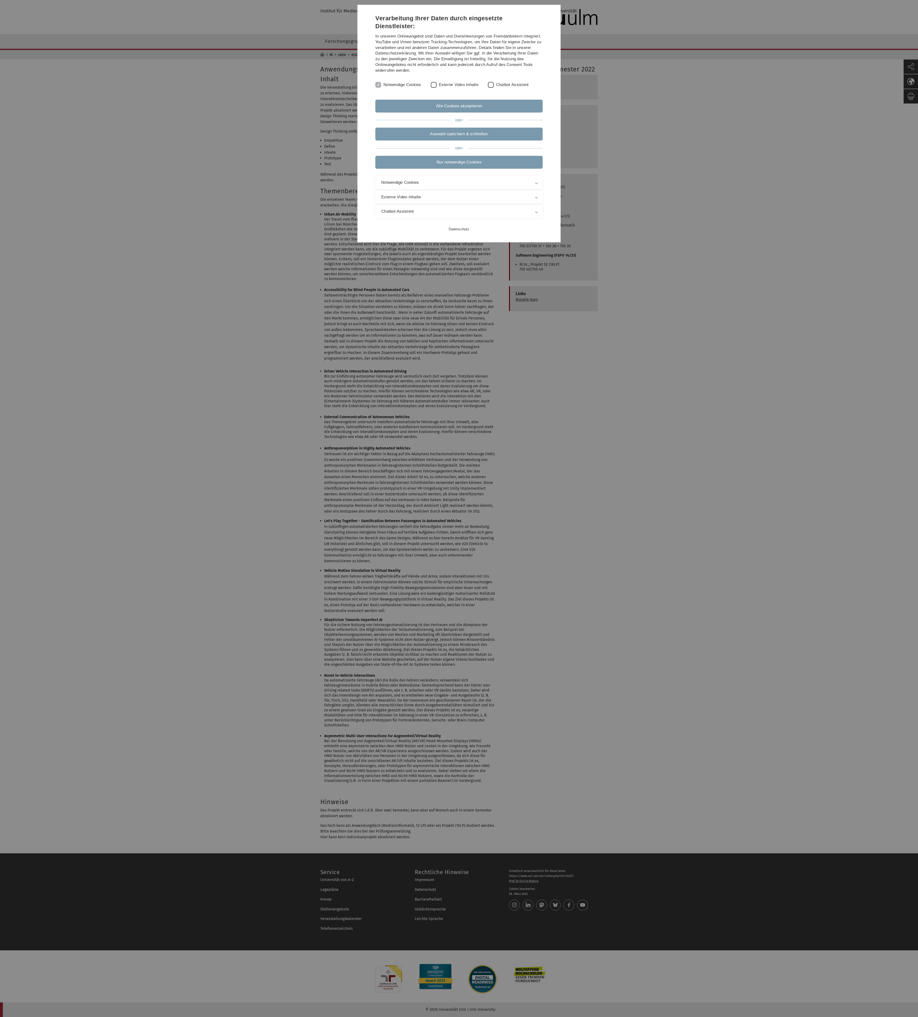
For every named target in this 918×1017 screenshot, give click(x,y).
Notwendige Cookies (402, 84)
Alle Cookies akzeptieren (459, 106)
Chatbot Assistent (512, 84)
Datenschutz (459, 229)
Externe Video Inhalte (458, 84)
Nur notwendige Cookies (459, 162)
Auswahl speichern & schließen (459, 134)
